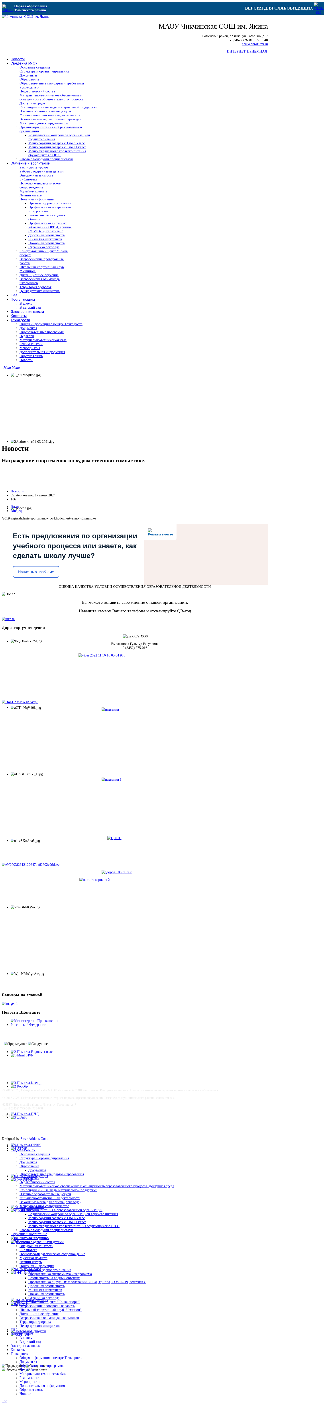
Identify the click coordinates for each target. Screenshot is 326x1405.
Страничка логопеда (43, 1298)
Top (4, 1401)
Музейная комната (33, 1258)
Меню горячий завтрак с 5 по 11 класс (57, 1222)
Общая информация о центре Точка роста (51, 1358)
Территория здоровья (35, 1322)
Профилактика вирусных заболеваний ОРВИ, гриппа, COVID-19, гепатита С (87, 1282)
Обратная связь (31, 1389)
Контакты (18, 1350)
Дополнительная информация (42, 1385)
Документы (28, 1162)
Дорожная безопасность (46, 1286)
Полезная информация (37, 1266)
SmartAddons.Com (33, 1138)
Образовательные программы (42, 1366)
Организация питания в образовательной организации (61, 1210)
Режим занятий (31, 1378)
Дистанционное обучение (39, 1314)
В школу (26, 1338)
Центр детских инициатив (40, 1326)
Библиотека (28, 1250)
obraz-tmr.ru (165, 1097)
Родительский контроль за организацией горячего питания (73, 1214)
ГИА (14, 1330)
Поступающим (22, 1334)
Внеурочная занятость (36, 1246)
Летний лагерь (31, 1262)
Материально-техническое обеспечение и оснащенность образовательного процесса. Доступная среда (97, 1186)
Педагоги (27, 1370)
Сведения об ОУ (23, 1150)
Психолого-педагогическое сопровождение (52, 1254)
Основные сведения (35, 1154)
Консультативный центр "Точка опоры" (50, 1302)
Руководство (29, 1178)
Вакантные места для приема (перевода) (50, 1202)
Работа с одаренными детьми (42, 1242)
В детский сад (30, 1342)
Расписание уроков (34, 1238)
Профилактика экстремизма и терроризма (60, 1274)
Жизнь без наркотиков (45, 1290)
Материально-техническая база (43, 1374)
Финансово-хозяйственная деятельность (50, 1198)
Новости (17, 491)
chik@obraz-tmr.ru (255, 44)
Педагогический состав (37, 1182)
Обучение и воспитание (29, 1234)
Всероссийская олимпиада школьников (49, 1318)
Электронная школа (26, 1346)
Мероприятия (30, 1381)
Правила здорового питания (49, 1270)
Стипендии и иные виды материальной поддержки (58, 1190)
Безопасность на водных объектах (54, 1278)
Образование (29, 1166)
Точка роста (20, 1354)
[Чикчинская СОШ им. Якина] (25, 16)
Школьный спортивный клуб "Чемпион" (51, 1310)
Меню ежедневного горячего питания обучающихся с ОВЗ (74, 1226)
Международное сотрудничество (44, 1206)
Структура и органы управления (44, 1158)
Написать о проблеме (36, 572)
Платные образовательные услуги (45, 1194)
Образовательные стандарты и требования (52, 1174)
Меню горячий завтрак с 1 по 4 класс (56, 1218)
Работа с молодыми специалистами (46, 1230)
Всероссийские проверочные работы (47, 1306)
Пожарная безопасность (46, 1294)
